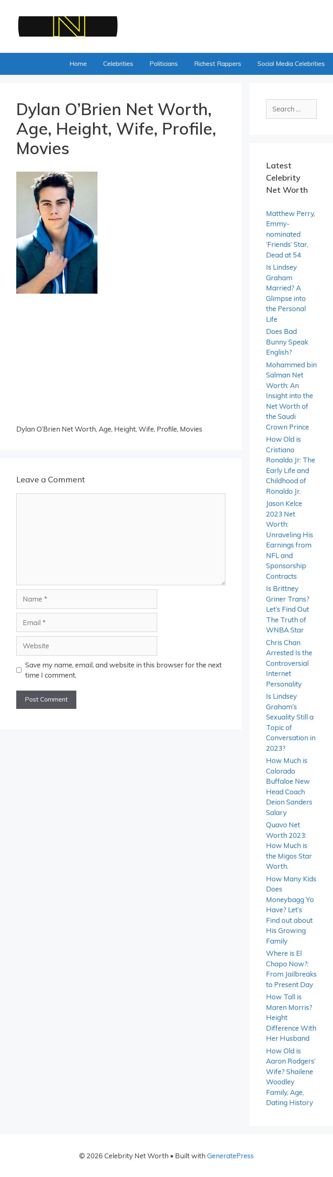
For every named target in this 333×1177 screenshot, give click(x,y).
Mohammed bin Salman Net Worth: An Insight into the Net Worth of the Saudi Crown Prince (291, 395)
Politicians (163, 64)
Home (78, 64)
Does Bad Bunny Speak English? (287, 341)
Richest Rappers (217, 64)
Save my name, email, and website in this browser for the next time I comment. (123, 670)
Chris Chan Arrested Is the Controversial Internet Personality (289, 663)
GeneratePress (230, 1155)
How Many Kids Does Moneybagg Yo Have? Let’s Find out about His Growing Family (291, 909)
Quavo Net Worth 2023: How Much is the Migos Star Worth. (289, 845)
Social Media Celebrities (291, 64)
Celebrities (118, 64)
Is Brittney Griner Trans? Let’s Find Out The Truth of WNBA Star (287, 609)
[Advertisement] (120, 364)
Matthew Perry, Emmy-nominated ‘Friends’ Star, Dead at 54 (290, 234)
